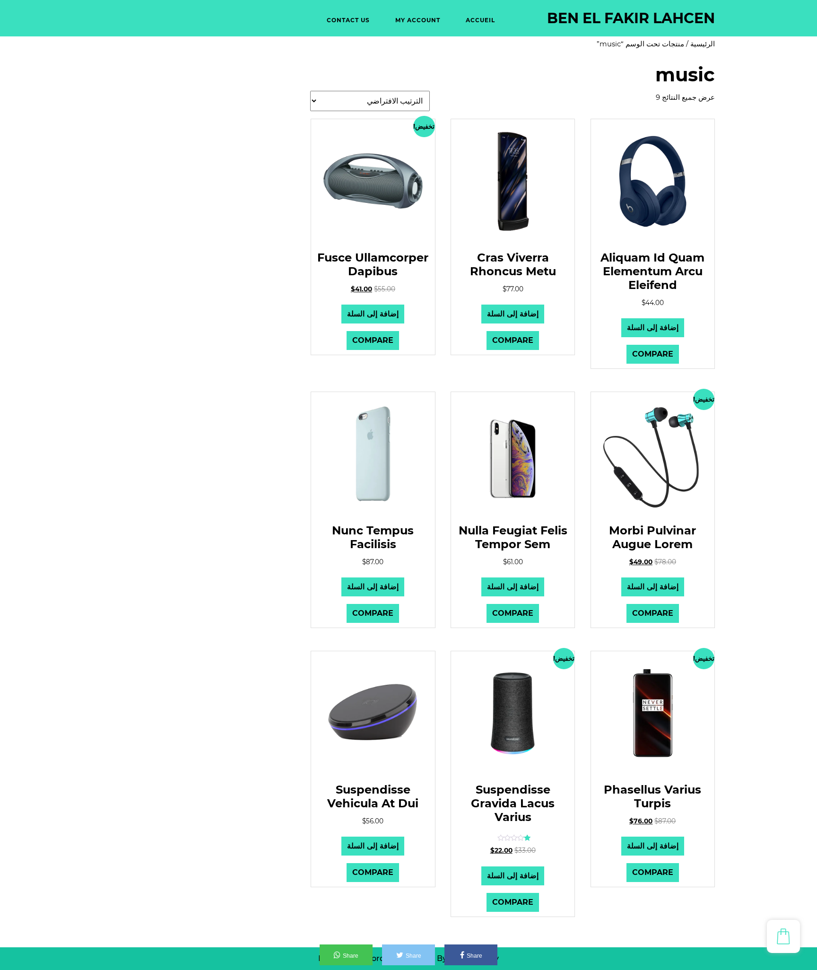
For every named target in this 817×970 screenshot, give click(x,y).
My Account (417, 20)
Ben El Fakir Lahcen (631, 18)
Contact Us (348, 20)
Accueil (480, 20)
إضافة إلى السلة (652, 327)
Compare (652, 354)
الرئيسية (702, 44)
